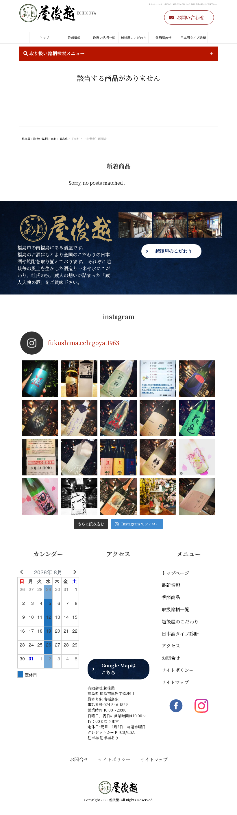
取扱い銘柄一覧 (104, 37)
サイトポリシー (178, 670)
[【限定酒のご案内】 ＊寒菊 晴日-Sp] (118, 496)
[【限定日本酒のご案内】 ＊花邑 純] (197, 418)
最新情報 (74, 37)
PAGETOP (223, 802)
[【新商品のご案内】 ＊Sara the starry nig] (79, 418)
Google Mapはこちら (118, 669)
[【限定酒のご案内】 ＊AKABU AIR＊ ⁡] (118, 418)
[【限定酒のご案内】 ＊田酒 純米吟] (40, 496)
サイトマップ (175, 682)
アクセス (171, 645)
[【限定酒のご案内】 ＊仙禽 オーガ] (197, 378)
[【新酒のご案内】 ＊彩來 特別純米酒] (197, 496)
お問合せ (171, 658)
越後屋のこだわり (133, 37)
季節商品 (171, 597)
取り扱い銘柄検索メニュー (56, 53)
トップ (44, 37)
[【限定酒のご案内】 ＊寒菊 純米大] (40, 418)
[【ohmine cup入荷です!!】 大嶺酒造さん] (158, 496)
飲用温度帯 (163, 37)
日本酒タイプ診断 (193, 37)
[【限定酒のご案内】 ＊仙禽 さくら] (197, 457)
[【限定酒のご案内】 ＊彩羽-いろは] (118, 378)
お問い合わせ (190, 17)
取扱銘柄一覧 (175, 609)
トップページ (175, 573)
